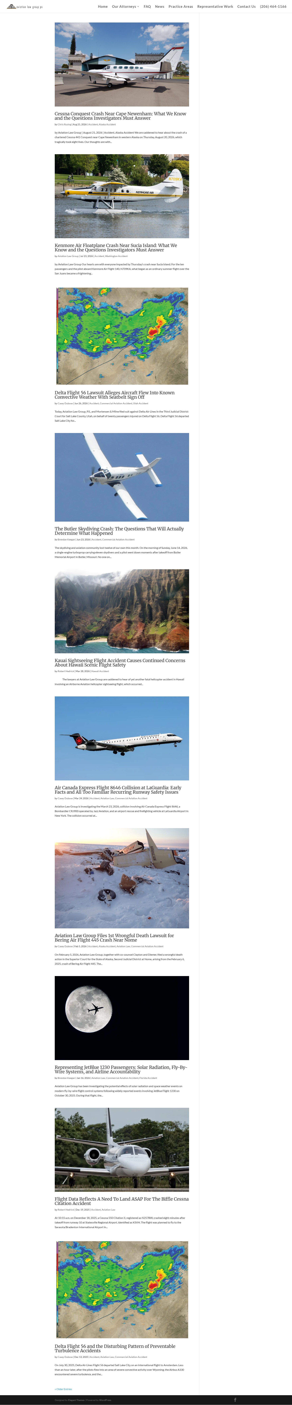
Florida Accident (148, 1077)
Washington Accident (116, 256)
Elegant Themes (76, 1400)
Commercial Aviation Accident (116, 403)
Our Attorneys (124, 6)
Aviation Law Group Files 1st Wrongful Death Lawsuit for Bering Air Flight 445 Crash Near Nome (114, 938)
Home (103, 6)
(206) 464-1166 (273, 6)
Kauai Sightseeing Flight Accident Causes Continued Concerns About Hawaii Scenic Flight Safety (120, 663)
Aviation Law (107, 798)
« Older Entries (63, 1389)
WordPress (105, 1400)
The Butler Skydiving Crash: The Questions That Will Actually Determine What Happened (119, 531)
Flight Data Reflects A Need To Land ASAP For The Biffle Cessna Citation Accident (122, 1201)
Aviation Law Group (68, 256)
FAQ (147, 6)
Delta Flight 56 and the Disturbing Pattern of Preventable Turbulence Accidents (115, 1348)
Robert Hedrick (66, 671)
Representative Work (215, 6)
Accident (93, 124)
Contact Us (246, 6)
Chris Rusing (64, 124)
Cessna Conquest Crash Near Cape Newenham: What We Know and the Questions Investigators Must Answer (120, 116)
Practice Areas (181, 6)
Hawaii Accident (100, 671)
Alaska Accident (107, 124)
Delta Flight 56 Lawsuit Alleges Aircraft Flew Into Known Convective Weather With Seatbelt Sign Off (115, 395)
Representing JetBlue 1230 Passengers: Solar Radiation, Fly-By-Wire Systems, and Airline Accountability (121, 1069)
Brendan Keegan (66, 539)
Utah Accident (140, 403)
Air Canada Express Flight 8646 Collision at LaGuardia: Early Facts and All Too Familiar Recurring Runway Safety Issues (118, 790)
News (159, 6)
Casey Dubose (65, 403)
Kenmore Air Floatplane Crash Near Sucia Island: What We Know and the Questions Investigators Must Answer (116, 248)
